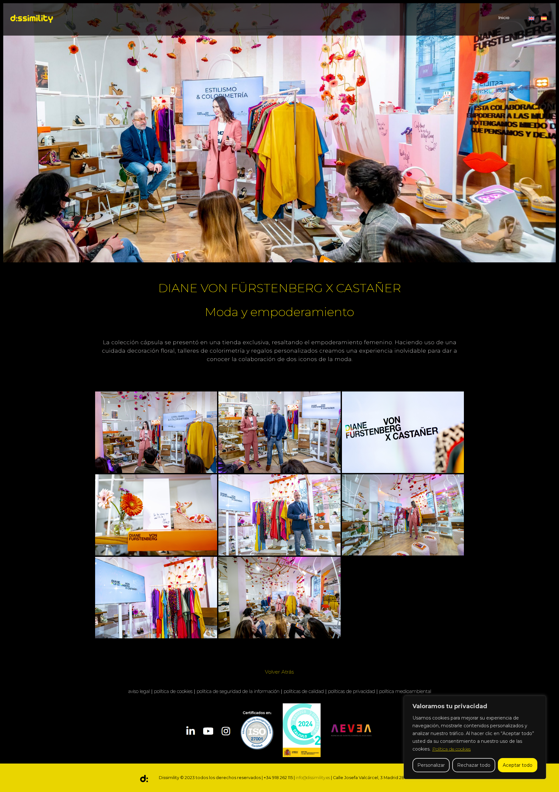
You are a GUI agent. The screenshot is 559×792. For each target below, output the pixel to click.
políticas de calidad (304, 691)
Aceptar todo (517, 765)
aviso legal (139, 691)
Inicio (504, 17)
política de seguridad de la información (238, 691)
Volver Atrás (279, 672)
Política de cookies (451, 749)
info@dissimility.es (313, 777)
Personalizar (431, 765)
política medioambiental (405, 691)
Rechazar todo (473, 765)
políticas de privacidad (351, 691)
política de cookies (173, 691)
